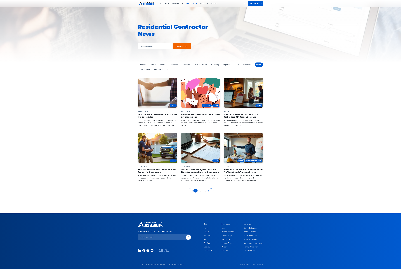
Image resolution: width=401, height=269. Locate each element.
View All (143, 65)
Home (206, 228)
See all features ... (250, 251)
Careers (224, 247)
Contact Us (208, 251)
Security (207, 247)
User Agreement (257, 264)
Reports (226, 65)
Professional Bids (250, 236)
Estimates (186, 65)
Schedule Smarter (250, 228)
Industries (207, 236)
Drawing (153, 65)
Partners (224, 251)
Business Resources (161, 69)
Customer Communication (253, 243)
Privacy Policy (244, 264)
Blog (223, 228)
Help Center (225, 239)
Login (243, 3)
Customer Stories (228, 232)
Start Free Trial (181, 46)
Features (207, 232)
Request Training (227, 243)
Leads (258, 65)
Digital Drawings (250, 232)
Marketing (215, 65)
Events (236, 65)
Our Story (207, 243)
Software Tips (226, 236)
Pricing (213, 3)
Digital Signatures (250, 239)
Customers (173, 65)
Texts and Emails (200, 65)
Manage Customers (251, 247)
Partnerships (145, 69)
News (162, 65)
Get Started (254, 3)
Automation (247, 65)
